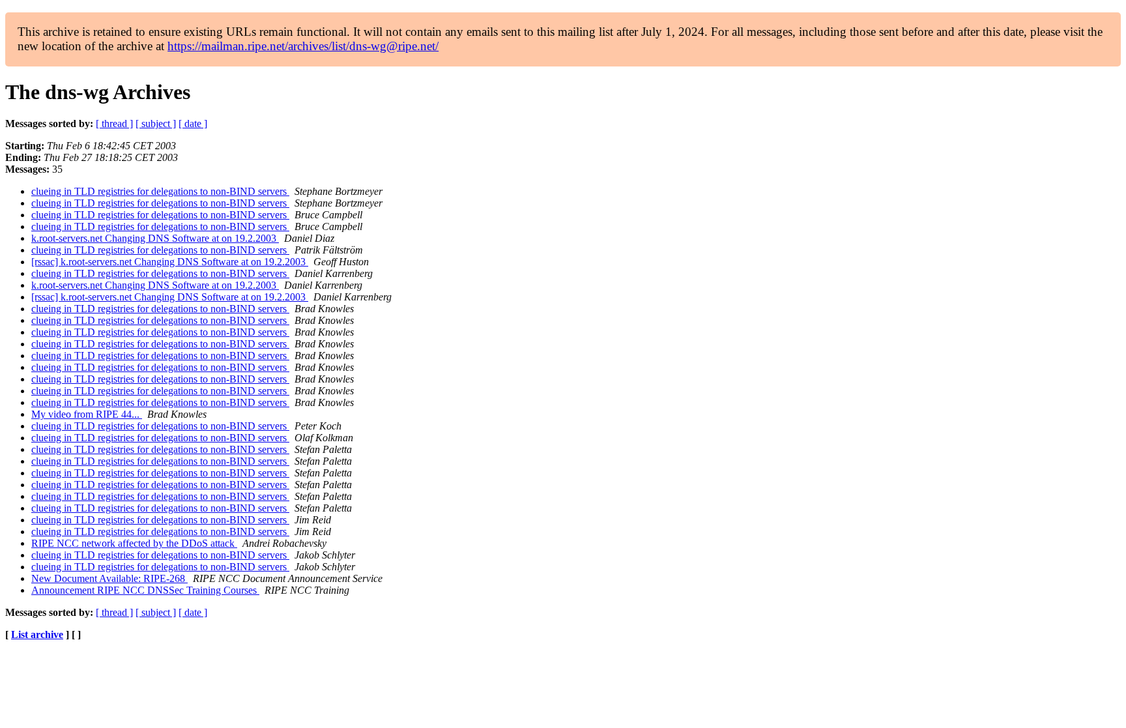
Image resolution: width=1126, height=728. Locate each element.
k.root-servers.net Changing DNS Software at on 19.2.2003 (155, 238)
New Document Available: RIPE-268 (109, 578)
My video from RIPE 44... (86, 414)
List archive (37, 634)
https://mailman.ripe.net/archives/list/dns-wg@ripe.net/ (303, 46)
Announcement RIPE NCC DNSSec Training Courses (145, 590)
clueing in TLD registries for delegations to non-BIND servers (160, 191)
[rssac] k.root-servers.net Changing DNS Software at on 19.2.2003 (169, 261)
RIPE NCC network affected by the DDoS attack (134, 543)
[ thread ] (114, 123)
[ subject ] (156, 123)
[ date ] (193, 123)
